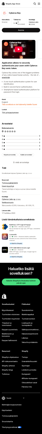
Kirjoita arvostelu (10, 155)
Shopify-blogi (7, 370)
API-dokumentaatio (10, 361)
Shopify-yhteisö (8, 366)
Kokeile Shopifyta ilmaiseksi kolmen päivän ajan (21, 282)
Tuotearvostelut (28, 319)
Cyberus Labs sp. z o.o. (11, 199)
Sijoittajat (26, 366)
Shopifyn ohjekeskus (10, 357)
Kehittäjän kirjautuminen (11, 405)
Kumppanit (26, 374)
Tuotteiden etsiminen (10, 314)
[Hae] (35, 4)
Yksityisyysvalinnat (10, 427)
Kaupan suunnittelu (10, 330)
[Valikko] (39, 4)
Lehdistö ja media (29, 370)
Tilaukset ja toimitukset (6, 324)
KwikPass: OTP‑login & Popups (20, 225)
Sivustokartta (7, 421)
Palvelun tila (27, 387)
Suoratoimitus (27, 310)
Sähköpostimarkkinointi (31, 330)
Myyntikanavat (8, 310)
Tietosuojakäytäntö (10, 183)
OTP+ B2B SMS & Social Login (19, 248)
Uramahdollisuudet (29, 361)
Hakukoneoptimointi (30, 334)
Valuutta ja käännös (30, 342)
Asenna (21, 30)
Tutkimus (6, 374)
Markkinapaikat (28, 314)
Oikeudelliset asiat (29, 383)
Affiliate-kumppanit (29, 378)
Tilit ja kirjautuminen (10, 113)
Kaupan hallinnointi (9, 340)
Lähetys (25, 338)
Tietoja (25, 357)
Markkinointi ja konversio (8, 335)
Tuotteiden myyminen (11, 319)
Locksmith (13, 234)
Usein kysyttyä (8, 186)
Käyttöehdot (7, 410)
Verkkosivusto (8, 202)
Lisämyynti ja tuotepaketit (27, 324)
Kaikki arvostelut (26, 155)
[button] (21, 228)
